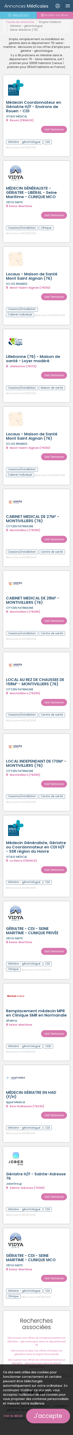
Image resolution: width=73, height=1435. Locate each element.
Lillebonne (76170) (23, 366)
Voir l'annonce (54, 129)
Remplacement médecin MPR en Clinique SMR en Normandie (36, 1013)
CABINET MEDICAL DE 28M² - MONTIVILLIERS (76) (32, 600)
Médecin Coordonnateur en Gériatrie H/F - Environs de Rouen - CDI (33, 107)
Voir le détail (13, 1416)
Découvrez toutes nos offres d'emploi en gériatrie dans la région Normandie (36, 1352)
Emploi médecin (50, 22)
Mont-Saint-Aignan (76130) (29, 288)
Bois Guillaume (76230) (26, 1106)
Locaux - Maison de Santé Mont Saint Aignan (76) (31, 276)
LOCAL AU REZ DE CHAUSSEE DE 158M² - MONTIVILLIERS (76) (35, 682)
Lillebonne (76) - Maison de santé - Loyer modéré (33, 359)
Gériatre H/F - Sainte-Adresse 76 (36, 1176)
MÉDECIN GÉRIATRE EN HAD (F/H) (31, 1094)
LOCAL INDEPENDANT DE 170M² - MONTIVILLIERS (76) (36, 763)
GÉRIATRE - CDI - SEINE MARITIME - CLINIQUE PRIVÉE (32, 931)
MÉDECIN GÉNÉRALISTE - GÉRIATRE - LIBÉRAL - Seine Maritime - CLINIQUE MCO (31, 192)
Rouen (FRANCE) (21, 120)
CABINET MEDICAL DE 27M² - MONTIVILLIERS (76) (32, 519)
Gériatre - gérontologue (26, 26)
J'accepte (48, 1416)
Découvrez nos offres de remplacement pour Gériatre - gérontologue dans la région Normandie (36, 1363)
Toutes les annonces (20, 22)
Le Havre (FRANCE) (23, 861)
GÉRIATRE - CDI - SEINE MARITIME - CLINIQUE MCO (31, 1258)
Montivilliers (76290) (24, 530)
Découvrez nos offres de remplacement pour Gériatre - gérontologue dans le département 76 (36, 1341)
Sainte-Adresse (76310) (27, 1188)
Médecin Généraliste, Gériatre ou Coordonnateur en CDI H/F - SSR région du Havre (36, 847)
